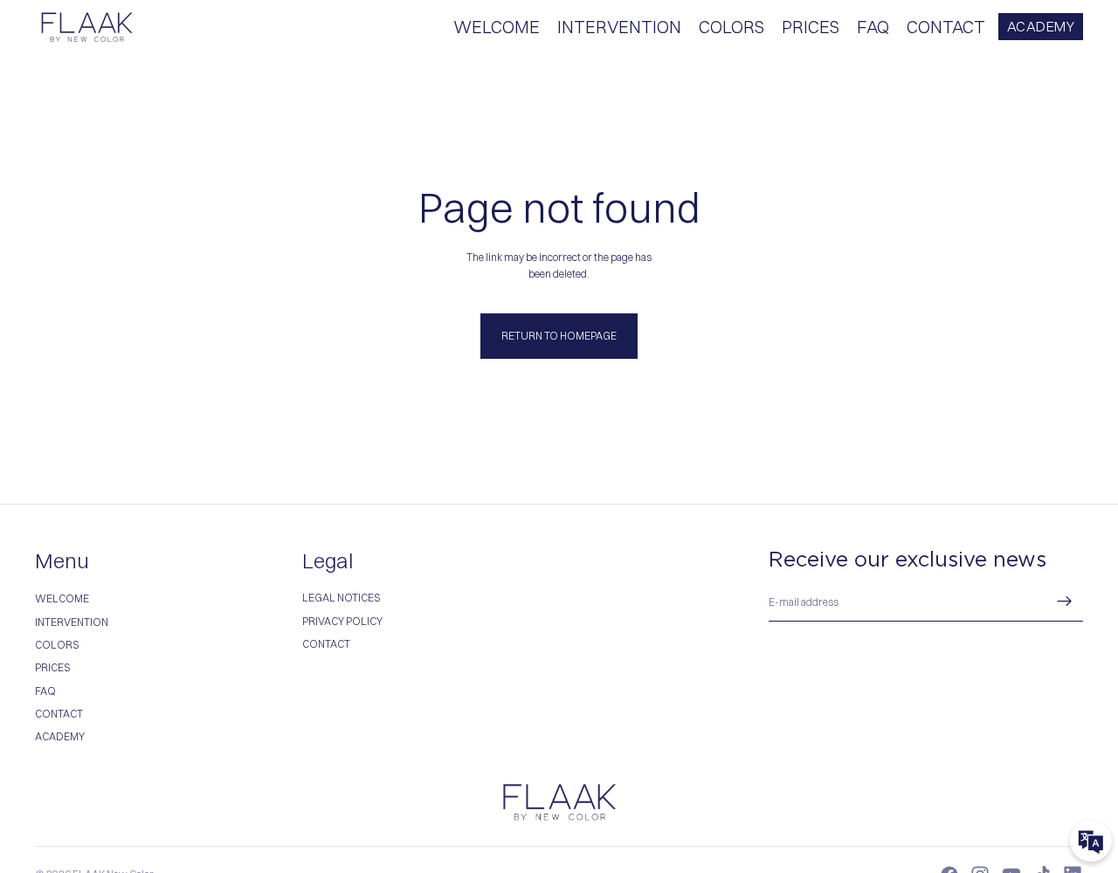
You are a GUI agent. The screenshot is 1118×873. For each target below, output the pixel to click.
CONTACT (59, 713)
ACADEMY (1041, 26)
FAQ (45, 691)
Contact (326, 643)
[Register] (1064, 601)
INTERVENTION (71, 622)
